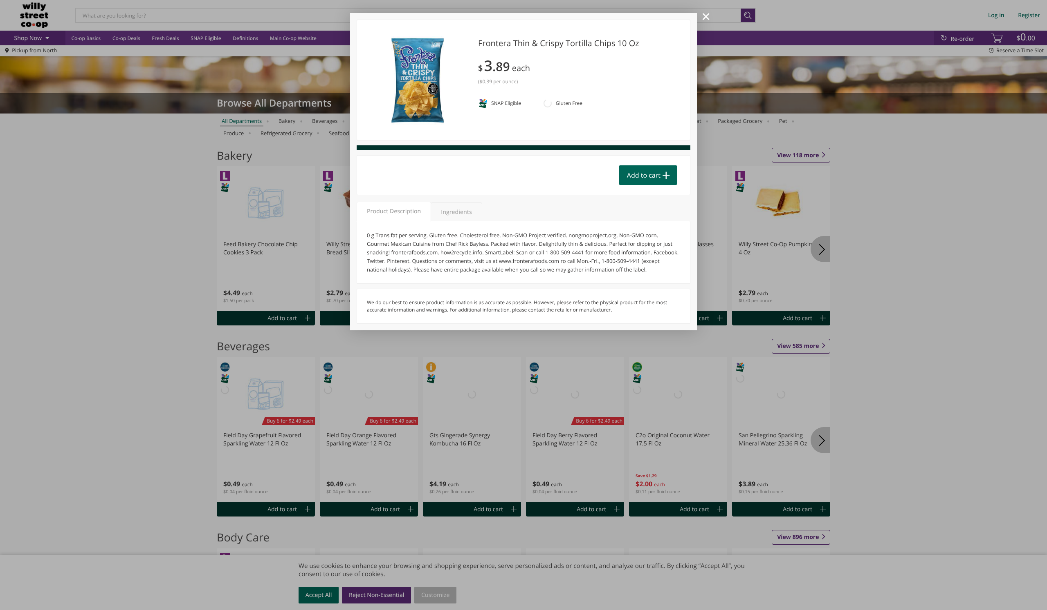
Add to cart (644, 175)
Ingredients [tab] (456, 212)
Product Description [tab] (394, 211)
